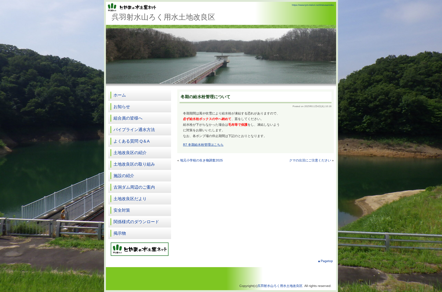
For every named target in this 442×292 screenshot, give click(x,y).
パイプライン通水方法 (134, 129)
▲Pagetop (325, 261)
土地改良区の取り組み (134, 164)
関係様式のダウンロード (136, 221)
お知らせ (121, 106)
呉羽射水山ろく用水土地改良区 (279, 286)
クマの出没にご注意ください (310, 160)
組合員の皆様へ (127, 118)
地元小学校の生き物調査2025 (201, 160)
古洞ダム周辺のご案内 (134, 187)
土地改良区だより (130, 198)
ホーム (119, 95)
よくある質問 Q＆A (131, 141)
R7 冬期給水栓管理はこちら (203, 144)
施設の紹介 (123, 175)
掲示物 (119, 233)
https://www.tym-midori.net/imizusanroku (313, 5)
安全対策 (121, 210)
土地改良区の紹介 (130, 152)
